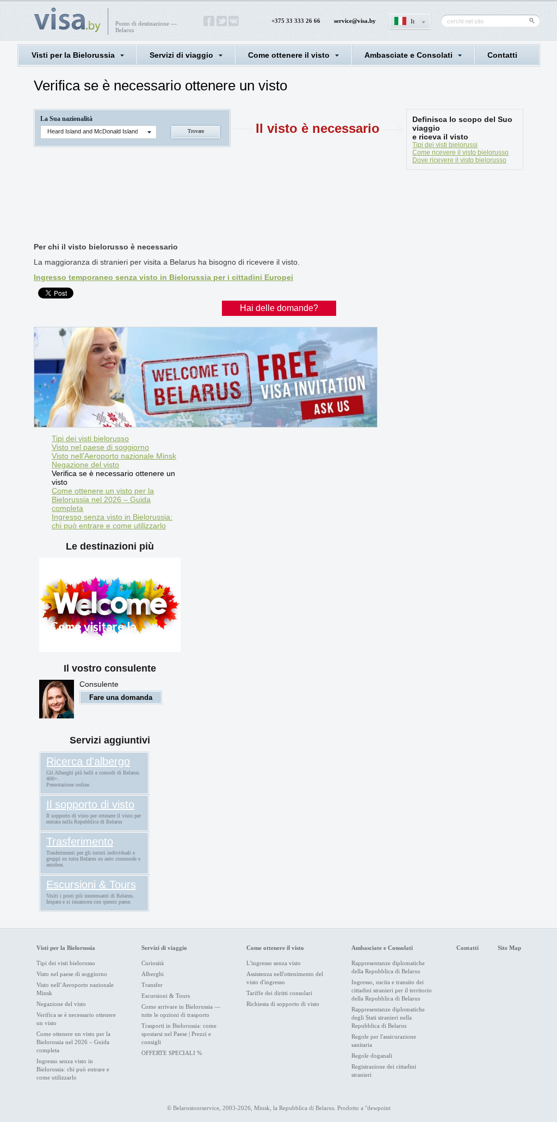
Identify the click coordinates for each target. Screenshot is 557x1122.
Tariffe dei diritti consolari (279, 993)
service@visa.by (355, 20)
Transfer (152, 984)
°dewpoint (378, 1108)
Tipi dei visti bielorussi (445, 145)
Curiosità (152, 963)
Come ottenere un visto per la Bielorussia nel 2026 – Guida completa (103, 499)
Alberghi (152, 974)
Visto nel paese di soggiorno (100, 447)
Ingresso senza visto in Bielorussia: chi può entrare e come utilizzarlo (112, 521)
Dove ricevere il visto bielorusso (459, 160)
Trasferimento (79, 841)
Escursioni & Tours (91, 885)
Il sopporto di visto (90, 804)
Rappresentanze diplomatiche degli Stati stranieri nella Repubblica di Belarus (388, 1017)
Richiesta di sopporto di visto (282, 1004)
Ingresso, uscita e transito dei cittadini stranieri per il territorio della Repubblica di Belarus (391, 990)
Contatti (502, 55)
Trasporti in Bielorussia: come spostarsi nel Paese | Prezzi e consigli (178, 1033)
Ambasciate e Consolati (408, 55)
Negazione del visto (85, 464)
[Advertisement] (232, 208)
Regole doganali (371, 1055)
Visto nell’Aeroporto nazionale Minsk (114, 456)
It (412, 21)
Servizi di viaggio (181, 55)
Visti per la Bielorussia (73, 55)
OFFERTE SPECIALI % (171, 1053)
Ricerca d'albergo (88, 761)
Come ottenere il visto (289, 55)
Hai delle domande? (279, 308)
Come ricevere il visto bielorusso (460, 152)
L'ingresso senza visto (273, 963)
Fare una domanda (120, 697)
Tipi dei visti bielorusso (90, 438)
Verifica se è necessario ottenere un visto (113, 477)
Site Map (509, 947)
